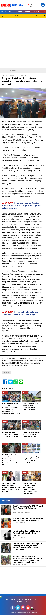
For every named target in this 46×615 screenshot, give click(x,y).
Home (3, 11)
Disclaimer (20, 599)
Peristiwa (36, 11)
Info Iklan (28, 599)
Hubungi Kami (22, 601)
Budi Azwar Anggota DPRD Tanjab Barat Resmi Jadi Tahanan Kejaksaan (28, 508)
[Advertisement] (23, 43)
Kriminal (19, 11)
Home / (4, 70)
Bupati (14, 70)
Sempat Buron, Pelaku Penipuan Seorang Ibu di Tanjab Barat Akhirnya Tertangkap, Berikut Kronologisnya (27, 547)
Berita (11, 11)
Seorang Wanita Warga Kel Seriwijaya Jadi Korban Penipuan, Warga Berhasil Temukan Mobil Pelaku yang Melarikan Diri (27, 559)
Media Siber (37, 599)
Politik (27, 11)
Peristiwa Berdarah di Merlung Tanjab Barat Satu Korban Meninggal (26, 533)
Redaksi (12, 599)
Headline (7, 372)
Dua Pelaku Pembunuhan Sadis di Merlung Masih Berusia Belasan (28, 520)
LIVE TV (30, 5)
